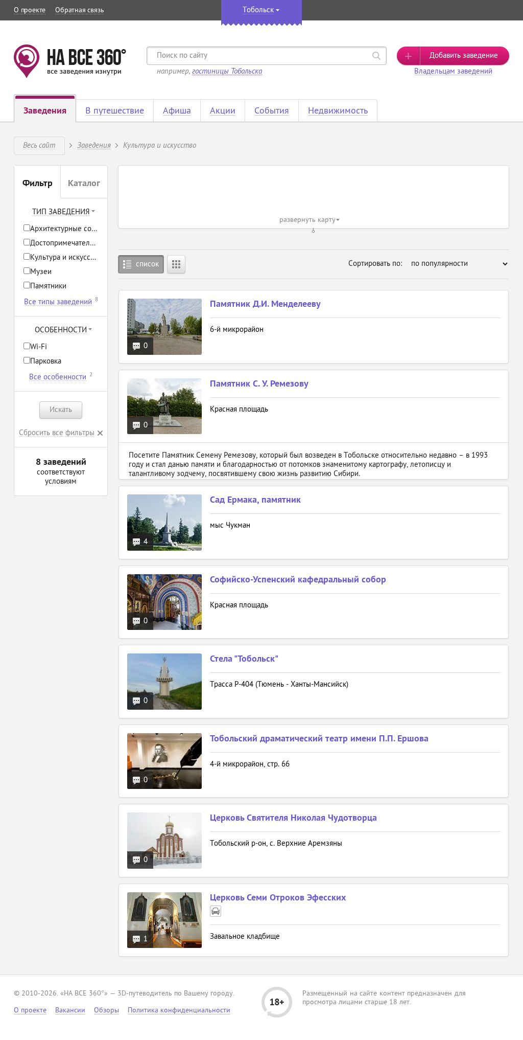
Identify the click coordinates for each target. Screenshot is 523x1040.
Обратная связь (79, 10)
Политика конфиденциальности (179, 1010)
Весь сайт (39, 145)
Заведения (94, 145)
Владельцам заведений (453, 72)
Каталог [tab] (84, 184)
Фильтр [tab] (37, 184)
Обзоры (106, 1010)
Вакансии (70, 1010)
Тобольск (258, 10)
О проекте (29, 10)
